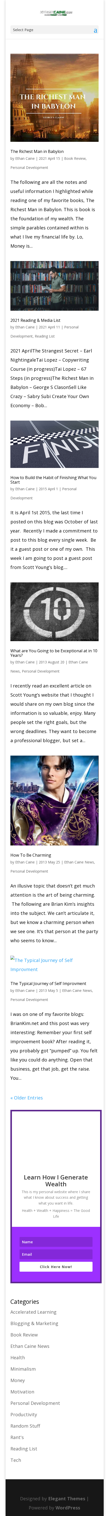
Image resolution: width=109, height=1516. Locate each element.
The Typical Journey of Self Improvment (48, 983)
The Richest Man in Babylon (37, 151)
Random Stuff (25, 1426)
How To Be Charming (30, 855)
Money (17, 1380)
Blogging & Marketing (34, 1323)
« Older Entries (26, 1098)
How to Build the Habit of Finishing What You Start (53, 480)
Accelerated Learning (33, 1312)
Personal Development (29, 167)
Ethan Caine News (79, 862)
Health (17, 1357)
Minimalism (23, 1369)
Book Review (75, 158)
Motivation (22, 1392)
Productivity (23, 1414)
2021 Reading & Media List (35, 320)
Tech (15, 1460)
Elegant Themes (66, 1498)
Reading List (45, 336)
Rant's (17, 1437)
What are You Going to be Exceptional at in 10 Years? (53, 653)
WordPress (68, 1508)
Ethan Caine (25, 158)
